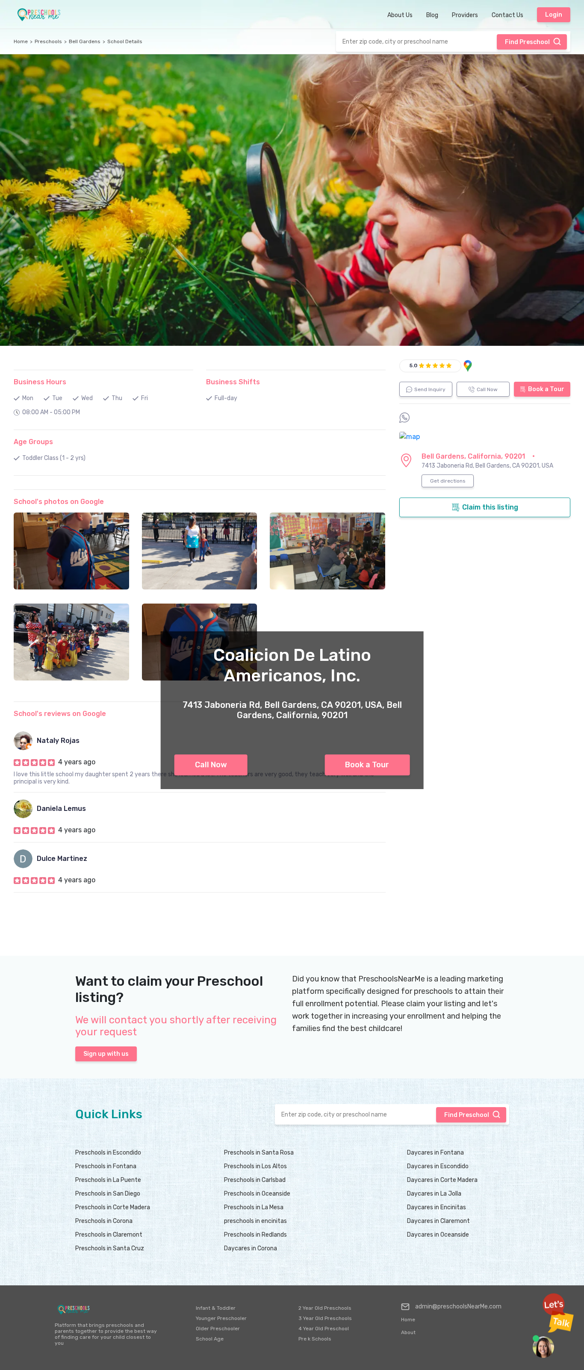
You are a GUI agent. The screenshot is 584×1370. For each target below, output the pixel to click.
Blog (432, 15)
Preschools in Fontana (105, 1166)
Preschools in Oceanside (257, 1193)
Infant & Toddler (216, 1308)
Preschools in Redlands (255, 1234)
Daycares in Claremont (438, 1221)
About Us (400, 15)
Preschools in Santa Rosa (259, 1152)
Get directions (448, 481)
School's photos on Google (59, 502)
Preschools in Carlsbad (255, 1180)
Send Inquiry (429, 389)
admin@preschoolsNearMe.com (458, 1306)
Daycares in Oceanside (438, 1234)
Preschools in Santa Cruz (109, 1248)
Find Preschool (527, 42)
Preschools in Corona (104, 1221)
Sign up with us (106, 1054)
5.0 (413, 365)
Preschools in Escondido (108, 1152)
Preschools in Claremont (108, 1234)
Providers (465, 15)
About (408, 1332)
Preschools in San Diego (107, 1193)
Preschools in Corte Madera (112, 1207)
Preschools (48, 41)
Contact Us (507, 15)
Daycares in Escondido (438, 1166)
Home (21, 41)
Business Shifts (233, 382)
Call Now (211, 764)
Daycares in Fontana (435, 1152)
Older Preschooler (218, 1329)
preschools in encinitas (255, 1221)
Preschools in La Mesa (253, 1207)
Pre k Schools (314, 1339)
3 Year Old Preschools (325, 1318)
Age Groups (33, 442)
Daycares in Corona (250, 1248)
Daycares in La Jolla (434, 1193)
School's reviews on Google (60, 714)
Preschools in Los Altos (255, 1166)
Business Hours (40, 382)
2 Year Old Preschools (324, 1308)
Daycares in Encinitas (436, 1207)
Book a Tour (367, 764)
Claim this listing (490, 507)
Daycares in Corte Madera (442, 1180)
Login (553, 14)
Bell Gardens (84, 41)
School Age (210, 1339)
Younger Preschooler (221, 1318)
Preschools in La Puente (108, 1180)
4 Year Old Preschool (323, 1329)
